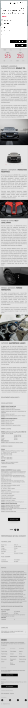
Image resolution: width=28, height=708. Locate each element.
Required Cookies (8, 20)
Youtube (6, 34)
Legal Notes (4, 16)
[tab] (14, 20)
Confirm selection (18, 41)
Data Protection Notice (18, 15)
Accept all (20, 45)
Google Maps (7, 31)
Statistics (6, 23)
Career (5, 27)
